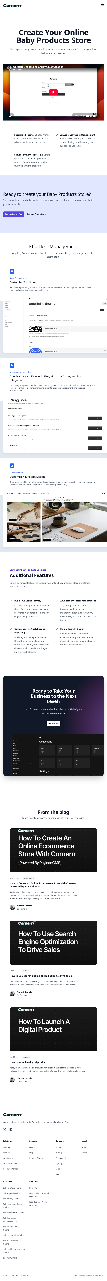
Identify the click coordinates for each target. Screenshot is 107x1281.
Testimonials (61, 1158)
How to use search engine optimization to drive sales (41, 975)
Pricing (59, 1152)
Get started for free (13, 214)
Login (58, 1169)
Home (58, 1147)
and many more (10, 1258)
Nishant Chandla (24, 905)
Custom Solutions (10, 1163)
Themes (6, 1147)
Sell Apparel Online (11, 1193)
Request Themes (10, 1169)
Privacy (85, 1147)
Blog (58, 1174)
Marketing (26, 971)
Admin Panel (8, 1158)
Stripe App (34, 1188)
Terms (84, 1152)
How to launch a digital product (28, 1062)
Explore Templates (36, 214)
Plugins (6, 1152)
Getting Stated (28, 878)
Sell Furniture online (12, 1188)
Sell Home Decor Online (13, 1212)
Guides (32, 1147)
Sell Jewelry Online (11, 1198)
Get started (53, 723)
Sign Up (59, 1163)
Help (31, 1152)
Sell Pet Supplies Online (13, 1235)
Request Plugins (36, 1158)
